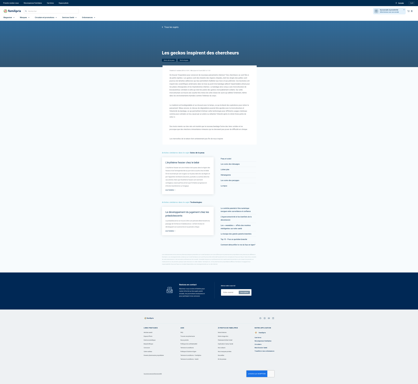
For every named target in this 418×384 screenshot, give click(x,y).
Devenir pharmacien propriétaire (154, 355)
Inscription (244, 292)
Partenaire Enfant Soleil (225, 340)
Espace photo (63, 3)
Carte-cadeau (148, 351)
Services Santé (68, 17)
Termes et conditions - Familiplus (190, 355)
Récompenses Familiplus (33, 3)
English (412, 3)
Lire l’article (169, 190)
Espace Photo (148, 336)
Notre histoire (222, 332)
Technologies (183, 60)
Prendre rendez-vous (11, 3)
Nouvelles (221, 355)
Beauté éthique (148, 344)
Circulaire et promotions (44, 17)
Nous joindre (184, 340)
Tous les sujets (171, 27)
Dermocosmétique (149, 340)
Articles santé (148, 332)
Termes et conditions (187, 347)
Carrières (50, 3)
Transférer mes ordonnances (264, 351)
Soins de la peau (169, 60)
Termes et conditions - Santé (189, 359)
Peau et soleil (226, 159)
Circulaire (258, 344)
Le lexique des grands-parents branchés (236, 234)
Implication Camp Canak (225, 344)
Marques (23, 17)
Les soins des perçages (230, 180)
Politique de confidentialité (188, 344)
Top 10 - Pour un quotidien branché (234, 239)
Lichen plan (225, 169)
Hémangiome (226, 175)
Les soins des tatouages (230, 164)
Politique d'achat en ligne (188, 351)
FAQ (181, 332)
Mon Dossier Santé (261, 347)
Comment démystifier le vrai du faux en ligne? (238, 245)
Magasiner (7, 17)
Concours (147, 347)
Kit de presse (222, 359)
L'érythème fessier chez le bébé (182, 162)
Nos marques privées (224, 351)
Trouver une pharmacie (187, 336)
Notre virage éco (223, 336)
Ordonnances (87, 17)
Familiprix (262, 332)
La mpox (224, 186)
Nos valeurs (221, 347)
